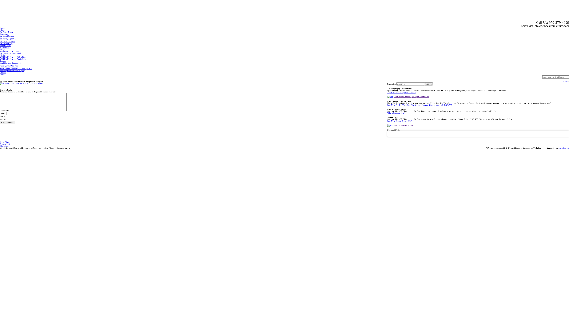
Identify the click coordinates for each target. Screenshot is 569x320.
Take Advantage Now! (396, 113)
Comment (4, 111)
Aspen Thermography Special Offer (401, 92)
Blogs (2, 49)
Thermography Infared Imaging (12, 70)
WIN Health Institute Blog (10, 51)
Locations (4, 34)
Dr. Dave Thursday (7, 42)
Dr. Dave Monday (7, 36)
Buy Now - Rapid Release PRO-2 (400, 121)
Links (2, 74)
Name (3, 113)
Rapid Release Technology (11, 63)
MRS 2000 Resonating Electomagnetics (16, 69)
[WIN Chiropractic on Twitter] (503, 10)
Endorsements (5, 45)
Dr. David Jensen (6, 32)
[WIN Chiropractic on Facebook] (479, 10)
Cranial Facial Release (9, 67)
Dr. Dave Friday (6, 44)
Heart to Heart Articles (403, 125)
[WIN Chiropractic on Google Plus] (530, 10)
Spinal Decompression (9, 65)
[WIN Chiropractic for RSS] (557, 10)
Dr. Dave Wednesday (8, 40)
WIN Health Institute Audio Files (13, 59)
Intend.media (563, 148)
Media (2, 55)
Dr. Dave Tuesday (7, 38)
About (2, 30)
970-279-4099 (559, 22)
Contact (3, 72)
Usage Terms (5, 142)
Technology (5, 61)
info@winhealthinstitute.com (551, 25)
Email (3, 116)
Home (2, 28)
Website (3, 119)
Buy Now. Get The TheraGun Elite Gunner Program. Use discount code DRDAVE (419, 105)
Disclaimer (4, 146)
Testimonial (4, 47)
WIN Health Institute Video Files (13, 57)
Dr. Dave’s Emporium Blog (10, 53)
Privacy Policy (6, 144)
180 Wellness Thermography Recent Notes (411, 97)
